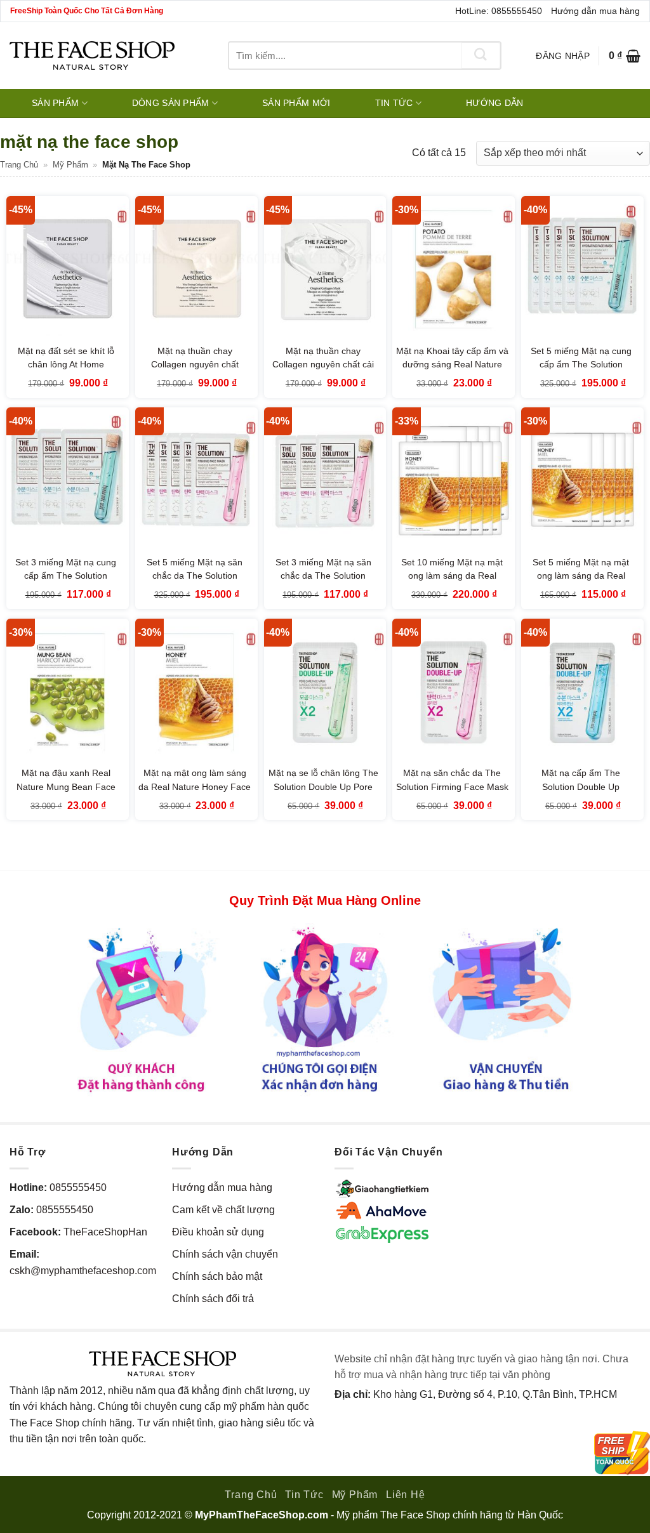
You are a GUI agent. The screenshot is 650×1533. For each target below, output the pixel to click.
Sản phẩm (55, 103)
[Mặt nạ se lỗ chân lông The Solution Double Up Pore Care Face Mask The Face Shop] (325, 692)
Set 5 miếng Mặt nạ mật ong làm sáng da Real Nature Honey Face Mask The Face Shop (580, 583)
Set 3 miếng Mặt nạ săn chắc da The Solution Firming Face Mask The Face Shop (323, 583)
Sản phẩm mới (296, 103)
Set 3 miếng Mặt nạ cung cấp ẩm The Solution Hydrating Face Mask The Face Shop (66, 583)
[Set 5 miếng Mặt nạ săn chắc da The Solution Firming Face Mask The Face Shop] (196, 480)
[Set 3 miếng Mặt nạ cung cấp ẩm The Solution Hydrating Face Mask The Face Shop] (67, 480)
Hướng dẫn (495, 103)
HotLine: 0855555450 (498, 11)
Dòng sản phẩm (170, 103)
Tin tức (394, 103)
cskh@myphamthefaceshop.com (83, 1270)
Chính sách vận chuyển (225, 1254)
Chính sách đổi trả (213, 1298)
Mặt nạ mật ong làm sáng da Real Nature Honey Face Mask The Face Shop (194, 786)
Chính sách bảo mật (217, 1276)
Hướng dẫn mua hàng (595, 11)
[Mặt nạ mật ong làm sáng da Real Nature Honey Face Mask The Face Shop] (196, 692)
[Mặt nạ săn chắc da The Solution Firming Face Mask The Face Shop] (453, 692)
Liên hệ (405, 1494)
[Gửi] (481, 56)
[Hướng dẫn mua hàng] (325, 1009)
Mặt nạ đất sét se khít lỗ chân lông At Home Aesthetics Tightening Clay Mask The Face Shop (66, 371)
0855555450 (78, 1187)
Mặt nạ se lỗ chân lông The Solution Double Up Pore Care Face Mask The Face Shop (323, 793)
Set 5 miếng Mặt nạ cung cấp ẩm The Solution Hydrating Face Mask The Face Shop (581, 371)
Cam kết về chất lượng (223, 1209)
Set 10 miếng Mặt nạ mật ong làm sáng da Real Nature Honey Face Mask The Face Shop (452, 583)
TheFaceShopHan (105, 1232)
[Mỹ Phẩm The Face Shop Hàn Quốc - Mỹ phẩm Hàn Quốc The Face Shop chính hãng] (92, 55)
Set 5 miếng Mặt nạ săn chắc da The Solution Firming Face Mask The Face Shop (194, 583)
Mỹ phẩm (70, 164)
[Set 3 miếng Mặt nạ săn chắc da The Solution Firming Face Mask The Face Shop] (325, 480)
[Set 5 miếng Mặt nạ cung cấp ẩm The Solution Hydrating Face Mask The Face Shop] (582, 269)
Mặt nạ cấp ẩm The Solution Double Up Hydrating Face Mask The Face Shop (581, 793)
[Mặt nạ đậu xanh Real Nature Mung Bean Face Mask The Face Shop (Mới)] (67, 692)
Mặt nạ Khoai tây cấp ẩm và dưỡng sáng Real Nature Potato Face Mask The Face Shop (452, 371)
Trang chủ (19, 164)
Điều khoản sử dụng (218, 1232)
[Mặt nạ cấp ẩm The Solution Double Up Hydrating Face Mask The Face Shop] (582, 692)
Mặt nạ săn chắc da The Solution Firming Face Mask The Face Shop (452, 786)
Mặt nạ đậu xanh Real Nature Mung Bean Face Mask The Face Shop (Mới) (66, 786)
